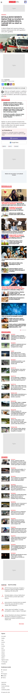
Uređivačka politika (5, 689)
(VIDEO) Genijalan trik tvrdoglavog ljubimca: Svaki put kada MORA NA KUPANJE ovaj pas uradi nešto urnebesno (18, 413)
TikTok (4, 677)
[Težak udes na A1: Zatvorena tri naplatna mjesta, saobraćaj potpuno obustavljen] (5, 504)
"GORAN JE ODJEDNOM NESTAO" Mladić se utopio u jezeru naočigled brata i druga (18, 345)
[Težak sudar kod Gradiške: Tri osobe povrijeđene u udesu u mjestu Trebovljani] (5, 470)
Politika (3, 638)
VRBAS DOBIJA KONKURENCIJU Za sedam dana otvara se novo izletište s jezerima (19, 395)
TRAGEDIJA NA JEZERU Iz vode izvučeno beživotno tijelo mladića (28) (18, 362)
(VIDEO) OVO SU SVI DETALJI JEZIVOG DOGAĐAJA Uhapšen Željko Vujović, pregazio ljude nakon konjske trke (18, 521)
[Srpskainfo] (14, 2)
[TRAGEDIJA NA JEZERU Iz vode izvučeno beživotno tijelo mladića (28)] (5, 362)
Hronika (3, 14)
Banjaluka (14, 393)
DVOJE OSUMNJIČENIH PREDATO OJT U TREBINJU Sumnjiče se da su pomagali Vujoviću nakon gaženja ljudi (18, 547)
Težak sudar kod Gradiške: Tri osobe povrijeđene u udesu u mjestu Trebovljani (18, 471)
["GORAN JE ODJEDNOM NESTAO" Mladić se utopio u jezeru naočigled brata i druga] (5, 345)
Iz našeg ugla (4, 661)
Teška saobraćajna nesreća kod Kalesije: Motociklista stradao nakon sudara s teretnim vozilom (18, 539)
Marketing (3, 684)
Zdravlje (3, 650)
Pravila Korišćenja (5, 686)
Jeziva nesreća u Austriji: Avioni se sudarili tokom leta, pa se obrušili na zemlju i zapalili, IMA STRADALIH (15, 604)
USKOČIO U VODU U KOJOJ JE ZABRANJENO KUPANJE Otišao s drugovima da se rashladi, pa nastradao (18, 337)
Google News (15, 142)
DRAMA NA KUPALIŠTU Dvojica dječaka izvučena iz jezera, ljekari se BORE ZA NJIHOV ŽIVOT (13, 104)
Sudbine (3, 654)
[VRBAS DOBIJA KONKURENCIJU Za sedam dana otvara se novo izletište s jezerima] (5, 395)
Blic (5, 96)
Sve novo (21, 624)
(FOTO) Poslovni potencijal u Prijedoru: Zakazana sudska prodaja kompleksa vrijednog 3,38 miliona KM (14, 589)
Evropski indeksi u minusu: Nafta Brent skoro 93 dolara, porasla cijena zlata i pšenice (15, 596)
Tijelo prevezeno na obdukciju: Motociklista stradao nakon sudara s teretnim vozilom (18, 513)
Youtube (4, 675)
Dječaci (4, 146)
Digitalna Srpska (4, 659)
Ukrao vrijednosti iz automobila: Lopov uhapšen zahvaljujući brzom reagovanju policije (19, 479)
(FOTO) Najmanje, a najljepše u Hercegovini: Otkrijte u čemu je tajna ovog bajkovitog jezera (18, 379)
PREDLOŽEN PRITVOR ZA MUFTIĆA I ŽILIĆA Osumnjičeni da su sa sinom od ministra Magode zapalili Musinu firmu (19, 487)
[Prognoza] (25, 2)
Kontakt (3, 687)
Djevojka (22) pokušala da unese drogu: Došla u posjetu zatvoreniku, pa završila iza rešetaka (19, 556)
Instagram (5, 673)
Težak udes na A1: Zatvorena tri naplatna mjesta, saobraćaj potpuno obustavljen (19, 504)
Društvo (13, 368)
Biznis (2, 644)
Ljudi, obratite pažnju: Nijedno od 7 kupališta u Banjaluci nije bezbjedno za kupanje (18, 430)
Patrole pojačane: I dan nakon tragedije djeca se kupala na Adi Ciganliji (18, 370)
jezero (10, 146)
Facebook (5, 670)
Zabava (3, 652)
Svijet (12, 351)
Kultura (2, 657)
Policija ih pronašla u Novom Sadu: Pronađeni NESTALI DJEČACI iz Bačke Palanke (13, 116)
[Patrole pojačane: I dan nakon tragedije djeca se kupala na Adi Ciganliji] (5, 370)
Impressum (3, 682)
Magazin (13, 401)
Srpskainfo (7, 79)
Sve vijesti (3, 636)
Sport (2, 648)
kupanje (16, 146)
